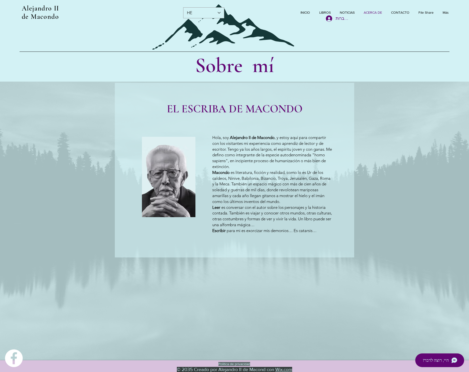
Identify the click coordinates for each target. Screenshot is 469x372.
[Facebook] (14, 358)
